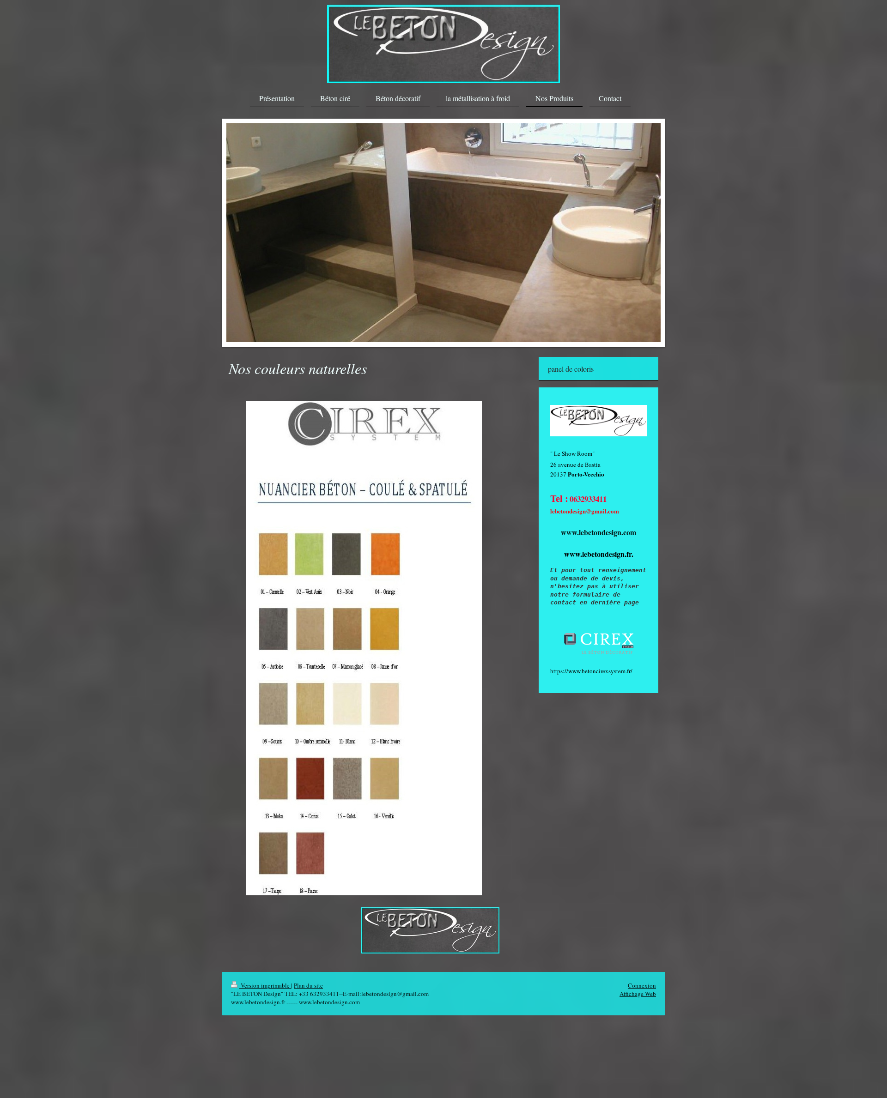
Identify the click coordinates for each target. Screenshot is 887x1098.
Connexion (642, 985)
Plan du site (308, 985)
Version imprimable (265, 985)
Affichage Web (638, 993)
